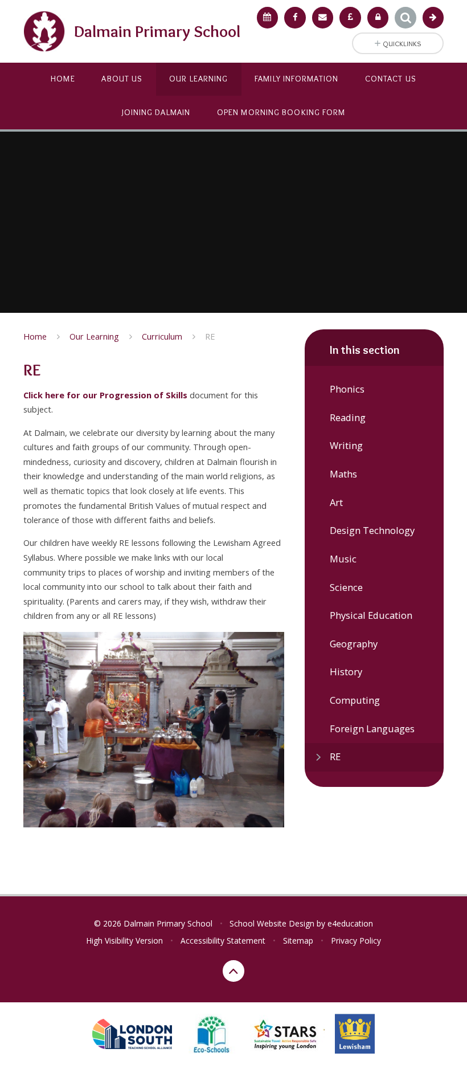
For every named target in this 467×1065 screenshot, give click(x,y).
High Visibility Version (124, 940)
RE (210, 336)
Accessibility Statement (223, 940)
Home (35, 336)
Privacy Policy (356, 940)
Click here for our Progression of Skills (105, 395)
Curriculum (162, 336)
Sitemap (298, 940)
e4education (350, 923)
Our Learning (94, 336)
